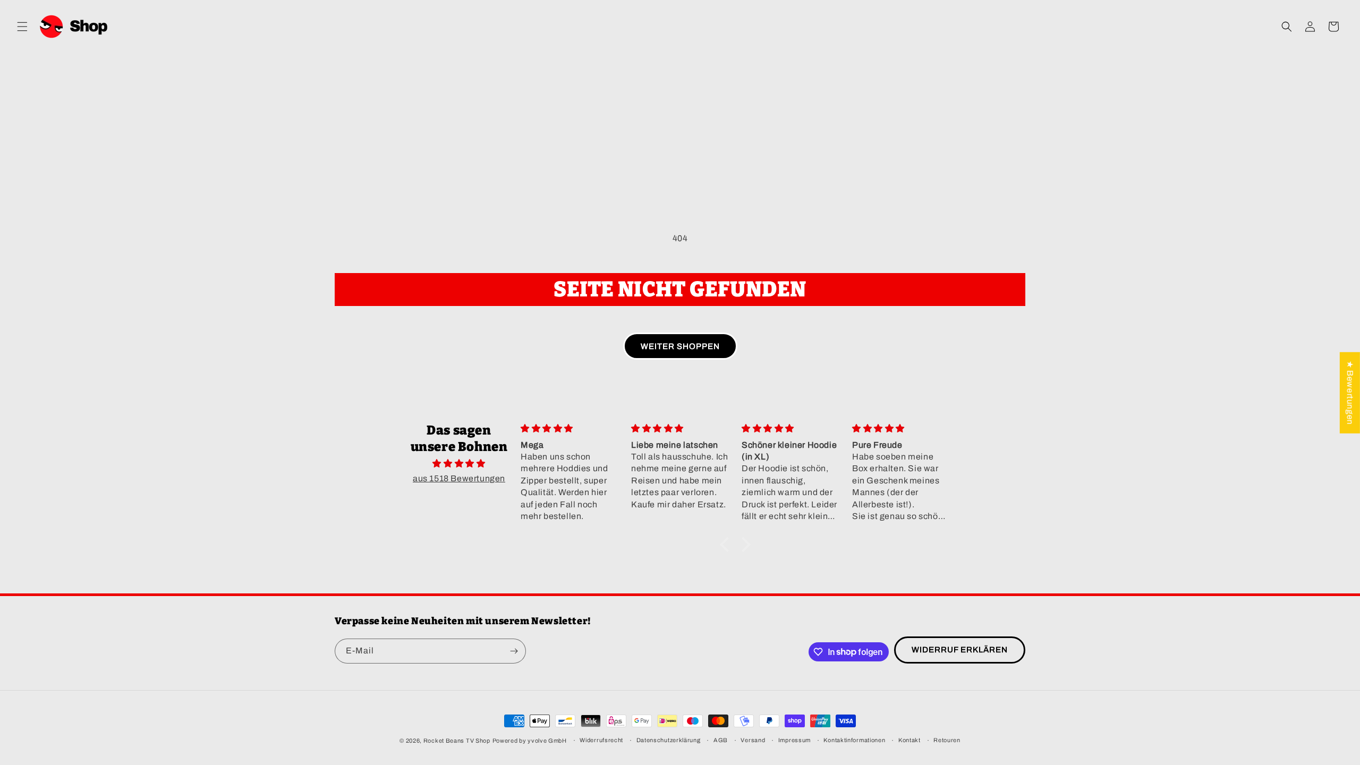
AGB (720, 740)
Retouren (946, 740)
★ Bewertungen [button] (1350, 393)
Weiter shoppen (680, 346)
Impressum (794, 740)
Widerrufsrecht (601, 740)
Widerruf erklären (960, 649)
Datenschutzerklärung (668, 740)
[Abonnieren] (513, 651)
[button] (22, 26)
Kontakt (909, 740)
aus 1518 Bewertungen (459, 478)
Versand (753, 740)
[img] (459, 464)
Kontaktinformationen (854, 740)
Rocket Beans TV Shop (456, 740)
